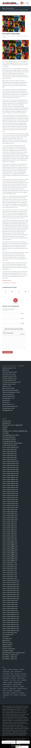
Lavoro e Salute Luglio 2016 (9, 521)
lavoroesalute (24, 680)
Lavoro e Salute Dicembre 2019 (10, 461)
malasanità (10, 682)
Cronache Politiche (7, 378)
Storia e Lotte (5, 394)
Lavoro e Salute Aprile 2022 (9, 453)
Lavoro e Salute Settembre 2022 (10, 624)
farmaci (12, 673)
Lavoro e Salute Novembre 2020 (10, 588)
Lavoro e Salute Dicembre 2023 (10, 469)
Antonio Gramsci (6, 421)
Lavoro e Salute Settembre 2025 (10, 630)
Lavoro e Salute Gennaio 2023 (10, 501)
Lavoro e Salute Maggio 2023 (9, 556)
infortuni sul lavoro (21, 678)
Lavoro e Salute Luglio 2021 (9, 532)
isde (11, 680)
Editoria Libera (6, 388)
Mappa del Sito (6, 640)
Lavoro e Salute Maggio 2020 (9, 550)
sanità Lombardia (6, 692)
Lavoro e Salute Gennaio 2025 (10, 505)
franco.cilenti (4, 37)
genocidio (8, 675)
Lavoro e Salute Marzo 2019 (9, 566)
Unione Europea (23, 694)
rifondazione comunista (21, 688)
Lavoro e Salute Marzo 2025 (9, 578)
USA (4, 697)
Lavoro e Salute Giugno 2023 (9, 515)
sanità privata (21, 692)
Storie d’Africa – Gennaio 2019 (10, 654)
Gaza (4, 675)
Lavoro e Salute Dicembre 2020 (10, 463)
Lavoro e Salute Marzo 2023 (9, 574)
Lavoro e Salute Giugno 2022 (9, 513)
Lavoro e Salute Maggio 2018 (9, 546)
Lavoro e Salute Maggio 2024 (9, 558)
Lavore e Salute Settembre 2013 (10, 447)
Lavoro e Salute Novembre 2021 (10, 590)
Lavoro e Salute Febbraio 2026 (10, 487)
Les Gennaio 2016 (7, 638)
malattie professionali (18, 682)
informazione (13, 678)
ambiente (5, 669)
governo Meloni (6, 678)
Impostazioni (16, 745)
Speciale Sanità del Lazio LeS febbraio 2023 (13, 652)
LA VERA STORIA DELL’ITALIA (9, 445)
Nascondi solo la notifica (23, 742)
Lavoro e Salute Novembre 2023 (10, 594)
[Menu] (27, 3)
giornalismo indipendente (17, 675)
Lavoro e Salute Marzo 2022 (9, 572)
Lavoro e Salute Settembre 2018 (10, 616)
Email (22, 318)
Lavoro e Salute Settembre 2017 (10, 614)
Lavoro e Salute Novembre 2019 (10, 586)
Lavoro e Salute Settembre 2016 (10, 612)
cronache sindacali (7, 396)
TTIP (11, 694)
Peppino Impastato (7, 644)
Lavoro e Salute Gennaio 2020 (10, 495)
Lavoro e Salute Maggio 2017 (9, 544)
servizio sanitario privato (8, 406)
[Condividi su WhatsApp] (19, 292)
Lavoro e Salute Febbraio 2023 (10, 481)
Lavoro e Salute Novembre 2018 (10, 584)
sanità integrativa (17, 690)
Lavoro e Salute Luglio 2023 (9, 536)
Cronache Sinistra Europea (9, 382)
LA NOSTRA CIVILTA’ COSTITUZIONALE (12, 443)
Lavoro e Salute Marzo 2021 (9, 570)
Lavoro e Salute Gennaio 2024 (10, 503)
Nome (22, 313)
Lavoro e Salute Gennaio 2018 (10, 491)
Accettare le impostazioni (9, 742)
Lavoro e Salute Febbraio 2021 (10, 477)
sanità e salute (6, 404)
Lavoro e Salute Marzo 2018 (9, 564)
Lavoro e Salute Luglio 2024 (9, 538)
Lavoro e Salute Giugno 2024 (9, 517)
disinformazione (18, 671)
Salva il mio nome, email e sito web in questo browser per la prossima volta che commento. (13, 329)
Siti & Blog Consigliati (7, 650)
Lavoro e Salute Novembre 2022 (10, 592)
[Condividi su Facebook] (5, 292)
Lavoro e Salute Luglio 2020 (9, 530)
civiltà (12, 671)
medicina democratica (7, 684)
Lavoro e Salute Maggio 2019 (9, 548)
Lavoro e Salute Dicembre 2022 (10, 467)
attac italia (10, 669)
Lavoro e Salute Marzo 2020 (9, 568)
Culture (4, 386)
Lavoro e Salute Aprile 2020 (9, 449)
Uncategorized (6, 410)
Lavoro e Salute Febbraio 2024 (10, 483)
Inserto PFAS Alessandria (8, 437)
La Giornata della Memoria (9, 441)
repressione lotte (12, 688)
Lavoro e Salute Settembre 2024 (10, 628)
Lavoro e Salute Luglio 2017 (9, 523)
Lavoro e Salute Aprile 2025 (9, 459)
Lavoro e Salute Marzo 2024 (9, 576)
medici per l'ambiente (17, 684)
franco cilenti (23, 673)
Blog (18, 36)
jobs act (18, 680)
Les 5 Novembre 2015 (8, 634)
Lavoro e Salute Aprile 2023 (9, 455)
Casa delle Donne (6, 671)
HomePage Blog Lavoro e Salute (10, 435)
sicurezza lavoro (6, 408)
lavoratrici (5, 400)
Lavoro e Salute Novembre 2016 (10, 580)
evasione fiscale (6, 673)
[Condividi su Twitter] (12, 292)
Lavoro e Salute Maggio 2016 (9, 542)
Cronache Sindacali (7, 380)
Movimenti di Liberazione (9, 390)
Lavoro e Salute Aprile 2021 (9, 451)
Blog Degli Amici (6, 423)
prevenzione (5, 688)
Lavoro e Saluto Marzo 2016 (9, 632)
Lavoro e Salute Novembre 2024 (10, 596)
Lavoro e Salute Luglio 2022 (9, 534)
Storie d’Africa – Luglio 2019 (9, 656)
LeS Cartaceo (5, 636)
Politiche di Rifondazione (8, 392)
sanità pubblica (6, 694)
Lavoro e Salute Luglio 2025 (9, 540)
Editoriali (4, 429)
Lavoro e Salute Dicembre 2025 (10, 473)
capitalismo (22, 669)
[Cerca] (23, 3)
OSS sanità (5, 402)
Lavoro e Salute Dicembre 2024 (10, 471)
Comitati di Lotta (6, 374)
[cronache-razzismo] (13, 23)
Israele (14, 680)
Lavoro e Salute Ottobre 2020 (10, 600)
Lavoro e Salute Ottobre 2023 (10, 606)
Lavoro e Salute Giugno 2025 (9, 519)
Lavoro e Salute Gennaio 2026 (10, 507)
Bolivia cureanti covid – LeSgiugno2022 (12, 425)
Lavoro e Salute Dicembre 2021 (10, 465)
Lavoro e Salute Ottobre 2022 (10, 604)
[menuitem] (23, 3)
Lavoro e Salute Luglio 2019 (9, 528)
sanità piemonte (14, 692)
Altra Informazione (7, 372)
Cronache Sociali (23, 36)
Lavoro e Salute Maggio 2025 (9, 560)
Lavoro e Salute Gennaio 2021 (10, 497)
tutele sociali (15, 694)
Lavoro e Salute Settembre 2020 (10, 620)
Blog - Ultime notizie (8, 8)
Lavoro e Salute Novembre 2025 (10, 598)
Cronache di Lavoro (7, 376)
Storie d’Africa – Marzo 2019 (9, 658)
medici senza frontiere (7, 686)
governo (24, 675)
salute (4, 690)
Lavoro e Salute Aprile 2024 (9, 457)
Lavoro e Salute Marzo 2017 (9, 562)
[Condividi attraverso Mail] (25, 292)
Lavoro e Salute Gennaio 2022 (10, 499)
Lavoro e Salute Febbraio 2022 (10, 479)
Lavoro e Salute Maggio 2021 (9, 552)
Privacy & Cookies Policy (8, 648)
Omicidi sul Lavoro (7, 642)
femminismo (17, 673)
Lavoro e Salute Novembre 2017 (10, 582)
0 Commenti (13, 36)
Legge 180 (5, 682)
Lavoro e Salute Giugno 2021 (9, 511)
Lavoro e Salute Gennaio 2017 (10, 489)
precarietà (22, 686)
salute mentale (9, 690)
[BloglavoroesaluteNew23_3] (12, 3)
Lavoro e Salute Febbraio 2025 (10, 485)
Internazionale (6, 398)
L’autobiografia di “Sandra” (9, 439)
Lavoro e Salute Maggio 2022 (9, 554)
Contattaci (5, 427)
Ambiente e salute (7, 368)
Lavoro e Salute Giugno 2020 (9, 509)
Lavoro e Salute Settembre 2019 (10, 618)
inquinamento (6, 680)
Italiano (20, 746)
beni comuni (16, 669)
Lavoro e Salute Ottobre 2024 (10, 608)
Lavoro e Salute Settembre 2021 (10, 622)
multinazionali (16, 686)
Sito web (22, 323)
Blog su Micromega (12, 283)
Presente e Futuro (7, 646)
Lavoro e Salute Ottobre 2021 (10, 602)
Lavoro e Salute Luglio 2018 (9, 526)
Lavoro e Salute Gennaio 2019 (10, 493)
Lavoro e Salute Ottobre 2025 (10, 610)
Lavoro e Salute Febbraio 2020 (10, 475)
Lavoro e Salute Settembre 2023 (10, 626)
